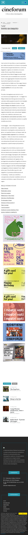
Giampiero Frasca (15, 422)
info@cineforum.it (12, 485)
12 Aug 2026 (13, 417)
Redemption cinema (6, 190)
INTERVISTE (6, 509)
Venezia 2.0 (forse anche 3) (7, 202)
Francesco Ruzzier (16, 400)
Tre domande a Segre (6, 200)
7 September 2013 (6, 48)
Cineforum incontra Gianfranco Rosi (10, 210)
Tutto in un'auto (4, 205)
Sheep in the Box (15, 399)
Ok (22, 513)
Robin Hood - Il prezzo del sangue (17, 420)
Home (4, 22)
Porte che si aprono (6, 193)
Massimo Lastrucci (16, 390)
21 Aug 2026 (13, 406)
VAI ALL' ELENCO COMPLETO (9, 212)
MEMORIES (6, 505)
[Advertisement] (14, 372)
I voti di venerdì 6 (5, 207)
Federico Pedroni (6, 51)
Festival (9, 22)
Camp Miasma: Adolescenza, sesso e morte (16, 410)
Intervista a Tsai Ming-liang (7, 198)
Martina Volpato (15, 413)
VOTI (4, 501)
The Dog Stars (14, 389)
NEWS (4, 507)
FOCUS (14, 48)
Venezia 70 (15, 22)
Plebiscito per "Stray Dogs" (7, 195)
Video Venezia (4, 188)
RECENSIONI (7, 383)
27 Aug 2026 (13, 396)
